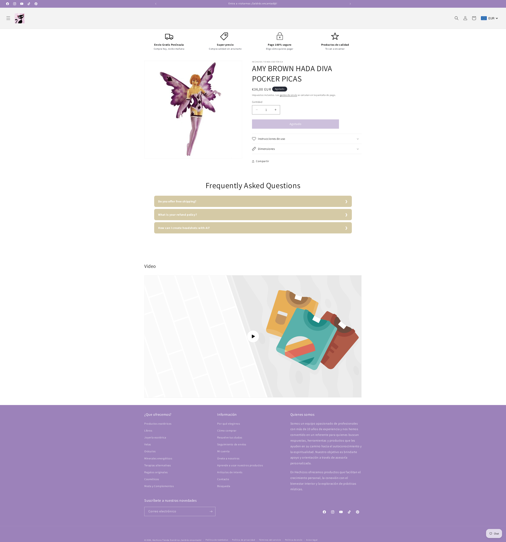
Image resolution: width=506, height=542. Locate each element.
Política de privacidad (243, 539)
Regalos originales (156, 472)
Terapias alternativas (157, 465)
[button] (8, 18)
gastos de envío (288, 94)
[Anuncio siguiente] (350, 4)
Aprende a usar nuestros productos (240, 465)
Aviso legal (312, 539)
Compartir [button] (262, 161)
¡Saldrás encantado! (191, 540)
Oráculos (150, 451)
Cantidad (257, 102)
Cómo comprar (226, 430)
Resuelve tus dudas (229, 437)
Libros (148, 430)
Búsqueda (223, 486)
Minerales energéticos (158, 458)
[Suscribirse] (211, 511)
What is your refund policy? (177, 214)
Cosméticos (151, 479)
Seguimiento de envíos (231, 444)
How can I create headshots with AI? (184, 228)
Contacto (223, 479)
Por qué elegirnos (228, 423)
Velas (147, 444)
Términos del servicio (270, 539)
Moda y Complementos (159, 486)
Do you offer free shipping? (177, 201)
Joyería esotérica (155, 437)
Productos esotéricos (158, 423)
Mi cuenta (223, 451)
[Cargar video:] (253, 336)
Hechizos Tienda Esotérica (166, 540)
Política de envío (293, 539)
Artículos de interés (229, 472)
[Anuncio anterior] (155, 4)
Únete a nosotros (228, 458)
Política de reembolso (217, 539)
